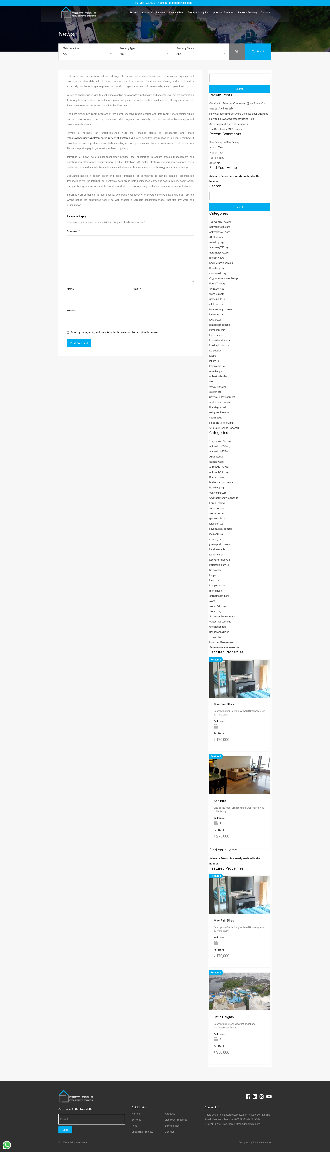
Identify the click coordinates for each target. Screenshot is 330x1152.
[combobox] (87, 53)
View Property (240, 689)
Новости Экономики (221, 422)
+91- (257, 1119)
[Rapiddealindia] (78, 16)
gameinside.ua (217, 299)
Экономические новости (224, 427)
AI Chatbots (216, 237)
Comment (73, 231)
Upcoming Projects (222, 12)
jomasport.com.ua (219, 324)
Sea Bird (220, 801)
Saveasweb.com (262, 1142)
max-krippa (215, 371)
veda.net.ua (215, 417)
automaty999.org (219, 252)
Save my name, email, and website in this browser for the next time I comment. (115, 332)
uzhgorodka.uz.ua (219, 412)
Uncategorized (217, 407)
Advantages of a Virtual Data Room (229, 124)
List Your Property (247, 12)
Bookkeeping (216, 268)
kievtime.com (216, 335)
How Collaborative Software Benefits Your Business (238, 113)
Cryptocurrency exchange (223, 278)
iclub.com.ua (216, 304)
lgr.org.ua (214, 360)
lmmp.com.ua (217, 366)
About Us (147, 12)
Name (71, 288)
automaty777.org (219, 247)
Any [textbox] (65, 53)
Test (220, 147)
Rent (134, 1126)
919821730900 (213, 1124)
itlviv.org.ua (215, 319)
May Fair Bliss (224, 704)
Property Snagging (198, 12)
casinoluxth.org (218, 273)
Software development (222, 397)
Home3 (134, 12)
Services (161, 12)
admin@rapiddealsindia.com (244, 1124)
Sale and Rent (176, 12)
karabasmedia (217, 330)
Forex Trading (217, 283)
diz (218, 162)
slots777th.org (217, 386)
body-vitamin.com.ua (221, 262)
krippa (212, 355)
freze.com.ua (216, 288)
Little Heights (224, 1017)
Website (71, 310)
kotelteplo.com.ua (219, 345)
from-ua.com (216, 293)
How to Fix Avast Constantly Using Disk (231, 118)
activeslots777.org (219, 232)
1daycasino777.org (220, 221)
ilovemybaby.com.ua (220, 309)
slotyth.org (215, 391)
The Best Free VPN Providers (225, 129)
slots (212, 381)
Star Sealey (232, 142)
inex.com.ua (216, 314)
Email (137, 288)
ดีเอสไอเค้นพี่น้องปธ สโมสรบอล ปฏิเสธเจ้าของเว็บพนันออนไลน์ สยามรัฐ (237, 106)
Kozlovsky (215, 350)
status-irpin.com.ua (220, 402)
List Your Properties (176, 1119)
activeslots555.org (219, 226)
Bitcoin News (216, 257)
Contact (265, 12)
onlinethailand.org (219, 376)
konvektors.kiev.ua (219, 340)
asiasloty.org (216, 242)
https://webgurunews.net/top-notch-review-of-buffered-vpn (101, 138)
